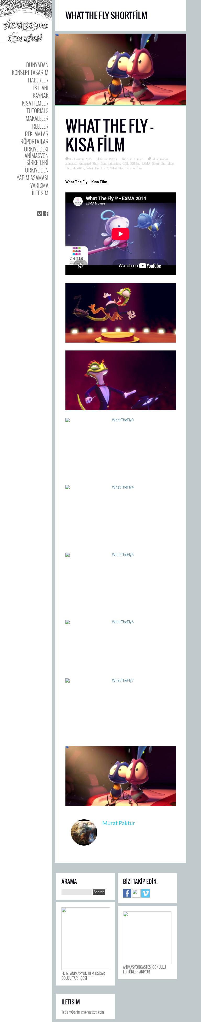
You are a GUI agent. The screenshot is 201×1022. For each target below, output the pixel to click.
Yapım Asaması (32, 178)
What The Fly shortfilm (126, 168)
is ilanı (40, 88)
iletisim (40, 193)
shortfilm (78, 168)
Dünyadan (37, 65)
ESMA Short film (153, 163)
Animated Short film (92, 163)
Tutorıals (37, 111)
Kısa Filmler (35, 103)
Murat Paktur (108, 158)
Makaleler (37, 118)
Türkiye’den (35, 170)
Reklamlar (36, 134)
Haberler (38, 80)
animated (70, 163)
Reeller (40, 126)
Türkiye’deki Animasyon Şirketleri (35, 155)
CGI (125, 163)
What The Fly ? (97, 168)
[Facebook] (127, 896)
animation (114, 163)
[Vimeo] (145, 896)
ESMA (134, 163)
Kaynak (40, 95)
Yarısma (39, 185)
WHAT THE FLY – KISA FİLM (109, 135)
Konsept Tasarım (30, 72)
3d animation (160, 158)
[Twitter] (136, 896)
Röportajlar (34, 141)
